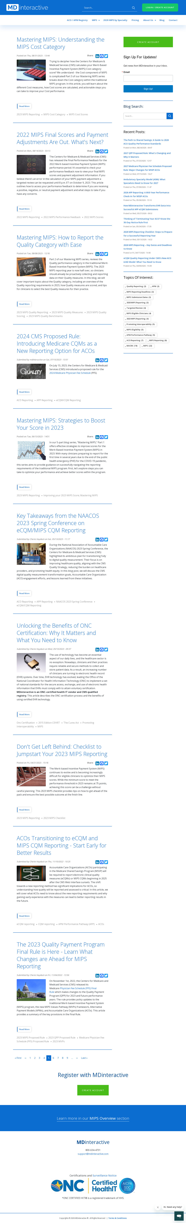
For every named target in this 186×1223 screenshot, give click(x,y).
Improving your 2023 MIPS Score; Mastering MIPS (70, 495)
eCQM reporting (26, 924)
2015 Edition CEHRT (49, 722)
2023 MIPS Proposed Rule (31, 1037)
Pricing (135, 20)
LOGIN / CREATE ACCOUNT (160, 7)
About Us (148, 20)
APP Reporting (45, 400)
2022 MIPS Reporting (28, 217)
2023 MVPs (59, 1041)
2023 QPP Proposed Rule (61, 1037)
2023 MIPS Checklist (54, 818)
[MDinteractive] (27, 7)
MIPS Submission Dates (137, 297)
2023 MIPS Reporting (28, 114)
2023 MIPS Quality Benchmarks (46, 316)
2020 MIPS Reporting (136, 302)
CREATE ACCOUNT (148, 42)
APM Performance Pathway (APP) (76, 924)
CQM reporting (46, 924)
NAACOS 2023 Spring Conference (74, 601)
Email (127, 72)
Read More (24, 106)
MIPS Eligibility (133, 329)
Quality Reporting (135, 286)
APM (154, 286)
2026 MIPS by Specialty (115, 20)
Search (170, 116)
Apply (133, 7)
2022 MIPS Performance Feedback (62, 217)
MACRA (130, 345)
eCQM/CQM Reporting (68, 400)
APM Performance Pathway (139, 335)
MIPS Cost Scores (78, 114)
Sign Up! (148, 88)
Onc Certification (26, 722)
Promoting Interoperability (139, 324)
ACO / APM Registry (77, 20)
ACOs (101, 924)
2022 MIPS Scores (93, 217)
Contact (173, 20)
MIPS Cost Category (54, 114)
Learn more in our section (93, 1118)
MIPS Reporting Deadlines (139, 291)
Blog (162, 20)
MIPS (94, 20)
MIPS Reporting (156, 340)
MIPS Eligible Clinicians (137, 313)
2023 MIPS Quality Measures (67, 312)
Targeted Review (135, 308)
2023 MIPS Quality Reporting (32, 312)
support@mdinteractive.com (93, 1153)
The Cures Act (71, 722)
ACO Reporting (25, 400)
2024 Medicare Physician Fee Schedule (70, 372)
